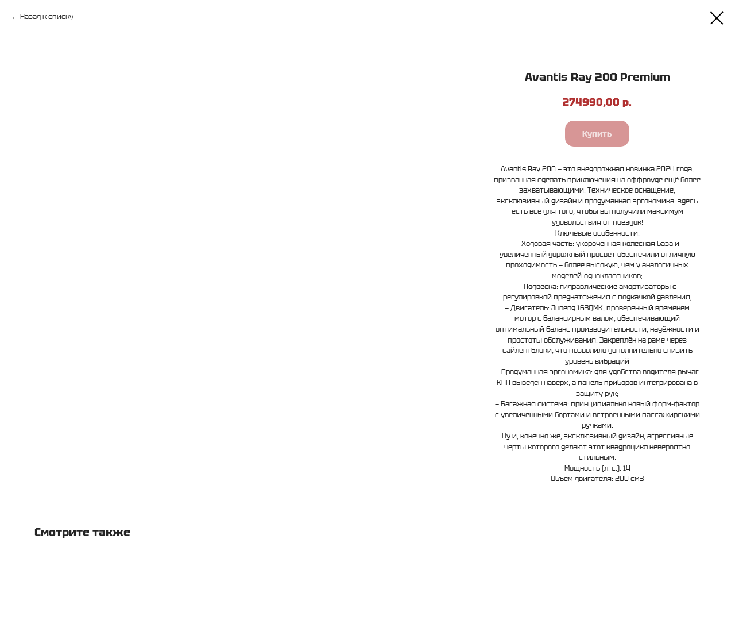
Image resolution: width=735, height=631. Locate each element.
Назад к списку (47, 16)
